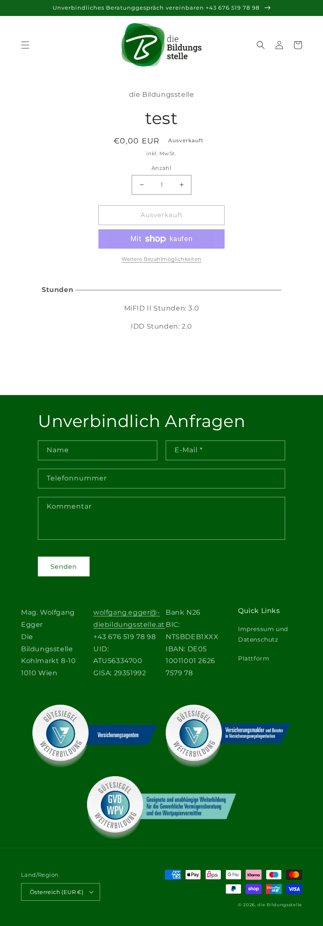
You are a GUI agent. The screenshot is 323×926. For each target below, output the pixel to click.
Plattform (253, 658)
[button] (25, 45)
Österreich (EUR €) (56, 892)
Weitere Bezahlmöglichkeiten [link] (161, 259)
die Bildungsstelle (279, 904)
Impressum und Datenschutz (263, 634)
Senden (63, 566)
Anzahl (161, 168)
